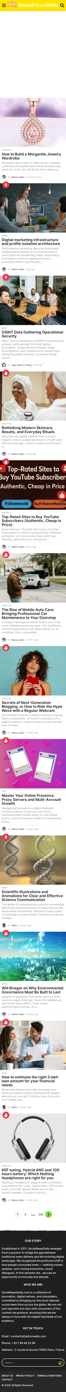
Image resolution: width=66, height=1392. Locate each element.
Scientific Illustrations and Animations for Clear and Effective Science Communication (32, 896)
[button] (4, 5)
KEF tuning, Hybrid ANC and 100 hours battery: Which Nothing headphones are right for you (30, 1174)
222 (41, 1214)
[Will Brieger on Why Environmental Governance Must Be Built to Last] (33, 956)
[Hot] (6, 373)
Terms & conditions (49, 1375)
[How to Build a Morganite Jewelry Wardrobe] (33, 122)
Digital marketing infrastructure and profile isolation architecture (31, 242)
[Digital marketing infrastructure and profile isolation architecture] (33, 208)
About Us (7, 1375)
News (4, 236)
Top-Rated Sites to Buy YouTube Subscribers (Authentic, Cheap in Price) (31, 521)
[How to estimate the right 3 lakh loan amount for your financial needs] (33, 1045)
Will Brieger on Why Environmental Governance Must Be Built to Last (32, 990)
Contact (7, 1379)
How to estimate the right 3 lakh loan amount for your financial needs (30, 1081)
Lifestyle (6, 150)
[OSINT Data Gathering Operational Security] (33, 300)
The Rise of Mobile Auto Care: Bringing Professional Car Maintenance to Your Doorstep (29, 613)
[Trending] (6, 184)
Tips (4, 791)
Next (48, 1214)
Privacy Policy (25, 1375)
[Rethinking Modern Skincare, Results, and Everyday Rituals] (33, 396)
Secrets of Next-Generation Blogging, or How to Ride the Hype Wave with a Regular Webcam (32, 706)
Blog (4, 328)
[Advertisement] (33, 56)
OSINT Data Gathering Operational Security (32, 334)
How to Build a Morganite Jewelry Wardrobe (31, 156)
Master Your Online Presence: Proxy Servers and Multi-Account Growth (31, 799)
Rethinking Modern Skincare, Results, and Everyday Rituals (28, 430)
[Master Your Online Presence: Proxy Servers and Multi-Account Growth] (33, 763)
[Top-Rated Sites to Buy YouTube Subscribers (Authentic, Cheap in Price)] (33, 485)
